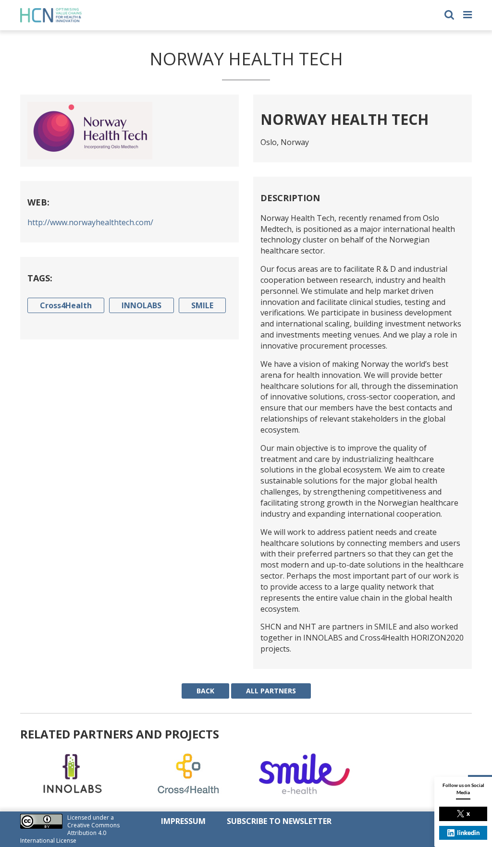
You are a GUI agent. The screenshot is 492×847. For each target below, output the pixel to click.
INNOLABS (141, 305)
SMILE (202, 305)
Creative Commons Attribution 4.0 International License (70, 833)
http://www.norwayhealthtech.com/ (90, 222)
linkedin (468, 832)
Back (205, 690)
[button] (449, 13)
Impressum (183, 821)
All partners (271, 690)
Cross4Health (66, 305)
